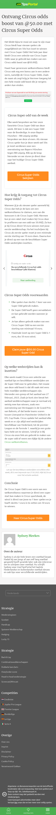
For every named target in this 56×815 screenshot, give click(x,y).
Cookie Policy (7, 761)
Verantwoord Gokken (10, 766)
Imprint (4, 746)
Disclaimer (6, 751)
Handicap (5, 624)
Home (8, 813)
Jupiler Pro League (12, 704)
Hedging (5, 634)
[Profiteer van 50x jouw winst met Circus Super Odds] (28, 97)
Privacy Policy (7, 756)
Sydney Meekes (28, 536)
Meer (48, 813)
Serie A (7, 724)
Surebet (5, 619)
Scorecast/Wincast (10, 681)
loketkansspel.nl (29, 791)
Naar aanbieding (28, 280)
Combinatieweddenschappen (14, 662)
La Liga (7, 719)
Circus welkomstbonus (16, 441)
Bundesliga (9, 714)
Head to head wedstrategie (14, 676)
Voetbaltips (28, 813)
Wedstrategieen (8, 614)
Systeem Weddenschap (11, 629)
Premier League (11, 709)
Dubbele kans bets (10, 667)
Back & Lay (6, 657)
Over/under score (9, 671)
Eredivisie (8, 699)
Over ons (5, 741)
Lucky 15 (5, 639)
